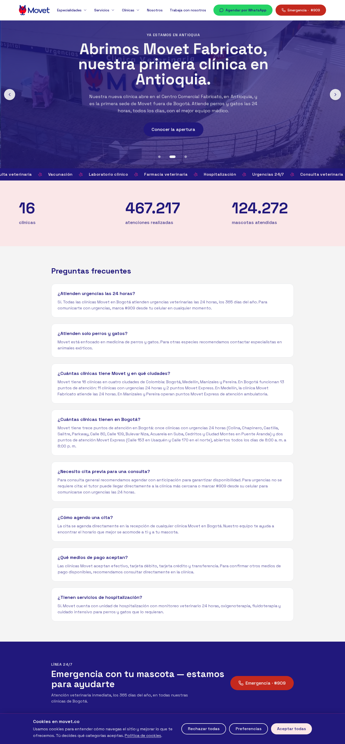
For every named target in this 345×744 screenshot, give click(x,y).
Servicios (101, 10)
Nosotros (155, 10)
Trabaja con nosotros (188, 10)
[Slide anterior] (9, 94)
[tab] (159, 156)
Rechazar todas (203, 728)
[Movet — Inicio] (34, 10)
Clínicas (128, 10)
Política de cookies (143, 735)
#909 (304, 10)
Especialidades (69, 10)
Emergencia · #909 (265, 683)
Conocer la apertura (172, 129)
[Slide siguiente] (335, 94)
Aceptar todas (291, 728)
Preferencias (248, 728)
